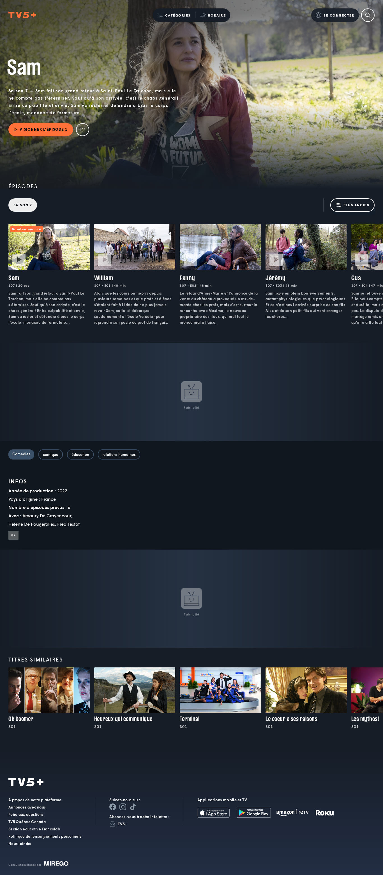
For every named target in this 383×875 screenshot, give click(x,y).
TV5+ (122, 823)
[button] (174, 15)
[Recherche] (368, 15)
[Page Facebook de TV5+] (112, 806)
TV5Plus (22, 15)
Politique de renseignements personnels (44, 836)
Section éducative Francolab (34, 829)
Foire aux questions (26, 814)
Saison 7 (22, 205)
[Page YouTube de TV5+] (133, 806)
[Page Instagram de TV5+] (122, 806)
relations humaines (119, 454)
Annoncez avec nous (27, 807)
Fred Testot (68, 524)
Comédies (21, 454)
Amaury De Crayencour (46, 515)
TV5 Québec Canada (27, 821)
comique (50, 454)
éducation (80, 454)
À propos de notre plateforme (34, 800)
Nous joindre (20, 843)
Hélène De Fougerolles (31, 524)
